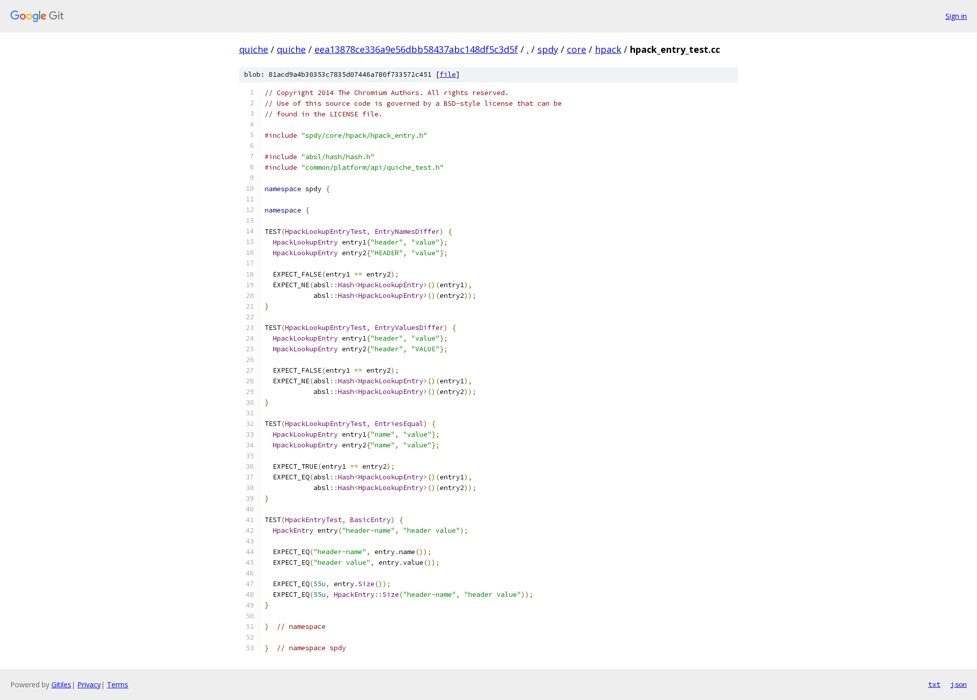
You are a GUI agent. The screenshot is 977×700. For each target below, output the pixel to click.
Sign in (956, 16)
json (959, 684)
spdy (547, 49)
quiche (253, 49)
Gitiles (61, 684)
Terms (117, 684)
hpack (608, 49)
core (576, 49)
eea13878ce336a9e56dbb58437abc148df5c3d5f (416, 49)
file (448, 74)
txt (934, 684)
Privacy (89, 684)
